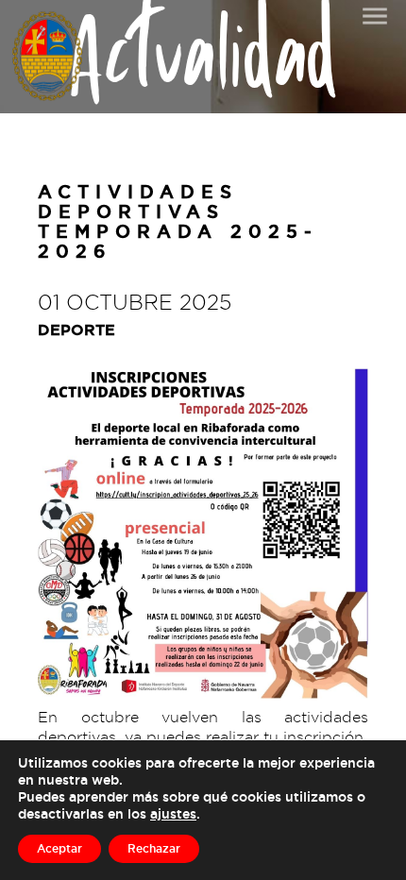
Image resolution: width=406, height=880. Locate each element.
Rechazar (153, 848)
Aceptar (59, 848)
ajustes (173, 813)
